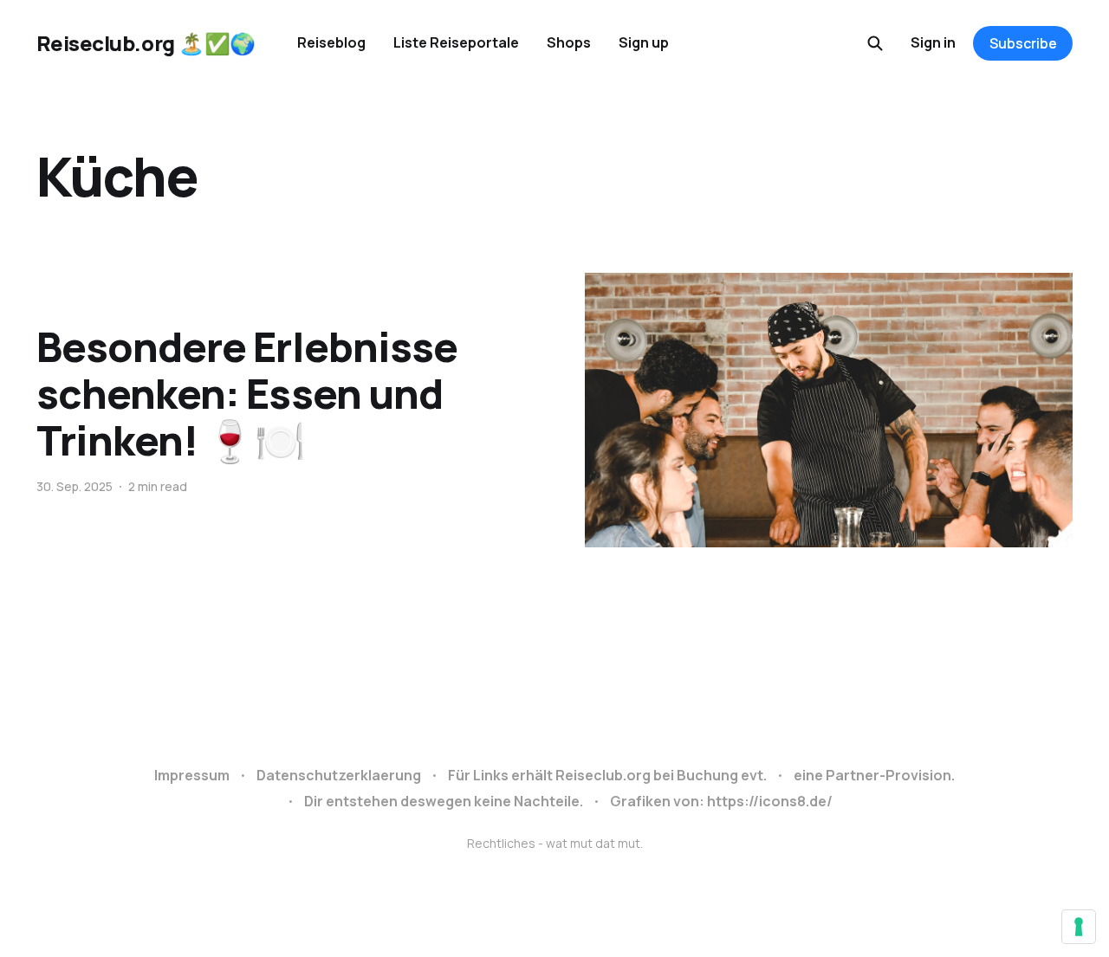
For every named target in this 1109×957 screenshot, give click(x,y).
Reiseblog (331, 42)
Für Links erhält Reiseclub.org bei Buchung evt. (607, 775)
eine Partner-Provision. (874, 775)
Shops (569, 42)
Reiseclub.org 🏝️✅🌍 (146, 43)
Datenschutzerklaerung (338, 775)
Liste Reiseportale (456, 42)
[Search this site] (875, 43)
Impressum (192, 775)
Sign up (644, 42)
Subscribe (1023, 43)
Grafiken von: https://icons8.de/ (721, 801)
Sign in (933, 42)
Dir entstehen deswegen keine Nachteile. (443, 801)
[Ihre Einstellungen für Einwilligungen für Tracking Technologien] (1078, 926)
